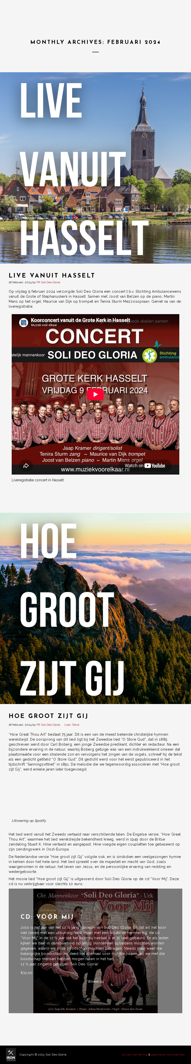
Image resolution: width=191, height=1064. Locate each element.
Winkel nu (96, 982)
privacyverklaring (134, 1054)
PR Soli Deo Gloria (48, 282)
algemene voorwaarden (168, 1054)
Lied (67, 724)
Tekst (75, 724)
